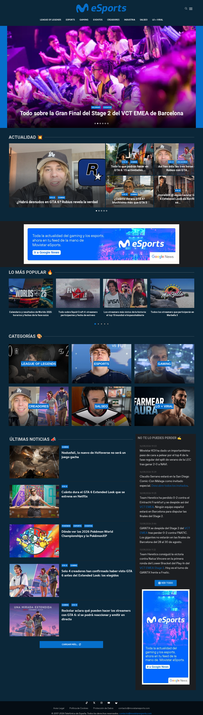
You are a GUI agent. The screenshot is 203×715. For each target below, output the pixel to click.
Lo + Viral (157, 19)
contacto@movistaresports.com (134, 708)
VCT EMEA (147, 507)
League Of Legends (50, 19)
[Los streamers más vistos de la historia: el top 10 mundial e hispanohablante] (125, 293)
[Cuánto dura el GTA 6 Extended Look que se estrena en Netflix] (34, 501)
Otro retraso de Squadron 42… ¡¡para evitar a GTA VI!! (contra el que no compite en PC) (103, 116)
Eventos (97, 19)
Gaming (84, 19)
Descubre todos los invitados (169, 485)
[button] (13, 76)
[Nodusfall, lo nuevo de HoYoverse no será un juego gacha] (34, 462)
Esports (70, 19)
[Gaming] (164, 363)
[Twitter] (94, 702)
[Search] (186, 8)
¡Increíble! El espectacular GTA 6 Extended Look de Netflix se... (178, 198)
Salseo (143, 19)
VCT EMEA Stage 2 (152, 568)
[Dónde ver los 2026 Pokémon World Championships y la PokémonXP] (34, 540)
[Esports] (101, 363)
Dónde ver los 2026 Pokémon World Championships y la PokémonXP (87, 533)
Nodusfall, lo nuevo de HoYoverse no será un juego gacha (94, 454)
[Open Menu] (190, 8)
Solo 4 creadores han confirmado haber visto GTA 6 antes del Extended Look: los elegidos (97, 573)
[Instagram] (101, 702)
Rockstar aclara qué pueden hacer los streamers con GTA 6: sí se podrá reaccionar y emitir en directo (96, 614)
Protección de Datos (103, 708)
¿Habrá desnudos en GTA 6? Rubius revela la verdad (57, 202)
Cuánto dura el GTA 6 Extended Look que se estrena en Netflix (93, 494)
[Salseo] (101, 406)
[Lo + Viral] (164, 406)
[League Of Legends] (39, 363)
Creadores (113, 19)
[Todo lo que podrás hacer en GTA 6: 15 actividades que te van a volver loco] (129, 159)
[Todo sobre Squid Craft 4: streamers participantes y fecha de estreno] (78, 293)
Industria (129, 19)
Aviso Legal (58, 708)
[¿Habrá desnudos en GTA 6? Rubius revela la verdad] (57, 175)
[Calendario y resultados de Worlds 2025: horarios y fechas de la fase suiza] (31, 293)
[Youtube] (109, 702)
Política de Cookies (78, 708)
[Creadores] (39, 406)
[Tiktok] (87, 702)
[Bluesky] (116, 702)
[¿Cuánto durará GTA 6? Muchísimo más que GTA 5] (129, 191)
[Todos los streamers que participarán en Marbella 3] (172, 293)
